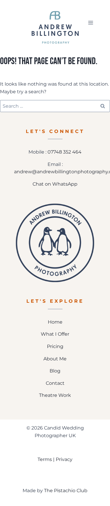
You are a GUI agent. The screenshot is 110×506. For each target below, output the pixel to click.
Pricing (55, 346)
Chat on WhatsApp (55, 184)
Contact (55, 383)
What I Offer (55, 334)
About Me (55, 359)
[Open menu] (90, 22)
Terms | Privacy (55, 459)
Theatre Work (55, 395)
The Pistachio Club (65, 490)
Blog (55, 371)
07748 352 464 (65, 152)
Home (55, 322)
